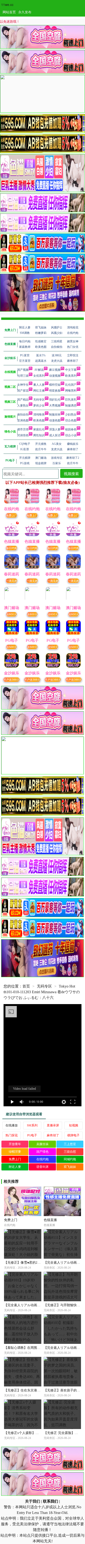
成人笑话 (54, 435)
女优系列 (39, 375)
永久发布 (24, 11)
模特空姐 (54, 384)
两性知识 (39, 435)
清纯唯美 (39, 414)
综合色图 (70, 420)
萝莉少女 (39, 405)
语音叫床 (42, 1167)
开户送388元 (11, 679)
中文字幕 (70, 369)
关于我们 (32, 1501)
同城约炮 (70, 1159)
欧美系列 (70, 375)
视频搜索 (71, 473)
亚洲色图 (23, 420)
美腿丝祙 (42, 1144)
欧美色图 (39, 420)
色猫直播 (50, 1220)
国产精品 (23, 399)
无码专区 (39, 399)
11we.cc (7, 4)
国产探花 (23, 390)
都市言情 (23, 429)
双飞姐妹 (70, 1167)
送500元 (11, 647)
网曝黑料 (70, 390)
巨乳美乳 (70, 399)
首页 (26, 986)
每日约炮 (11, 548)
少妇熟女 (70, 414)
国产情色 (42, 1151)
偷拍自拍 (23, 414)
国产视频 (23, 369)
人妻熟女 (23, 405)
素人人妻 (39, 384)
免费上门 (11, 515)
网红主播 (39, 390)
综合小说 (70, 435)
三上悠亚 (70, 1144)
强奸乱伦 (54, 399)
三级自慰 (70, 1151)
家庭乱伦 (39, 429)
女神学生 (23, 384)
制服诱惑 (70, 405)
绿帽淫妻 (15, 1151)
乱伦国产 (70, 384)
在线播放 (11, 1125)
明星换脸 (54, 390)
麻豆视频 (54, 369)
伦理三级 (23, 375)
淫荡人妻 (54, 429)
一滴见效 (11, 580)
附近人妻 (15, 1167)
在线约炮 (42, 1159)
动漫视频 (54, 375)
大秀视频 (54, 405)
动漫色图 (54, 420)
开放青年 (15, 1144)
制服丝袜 (54, 414)
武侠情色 (23, 435)
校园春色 (70, 429)
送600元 (11, 614)
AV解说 (39, 369)
